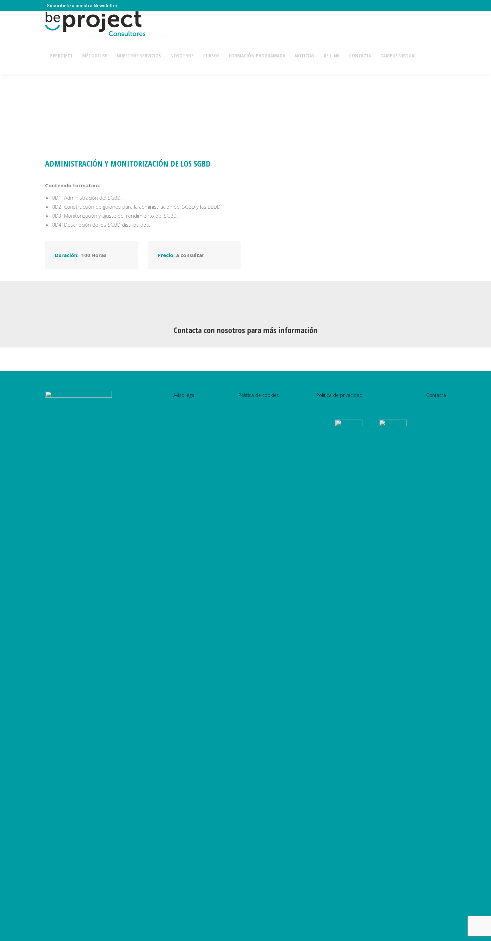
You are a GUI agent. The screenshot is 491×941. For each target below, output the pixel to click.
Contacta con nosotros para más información (245, 329)
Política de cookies (258, 395)
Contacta (436, 395)
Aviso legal (184, 395)
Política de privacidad (339, 395)
